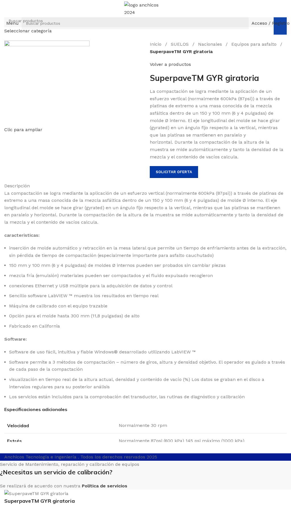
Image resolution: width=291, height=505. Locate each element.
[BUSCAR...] (243, 23)
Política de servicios (104, 486)
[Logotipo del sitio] (145, 8)
